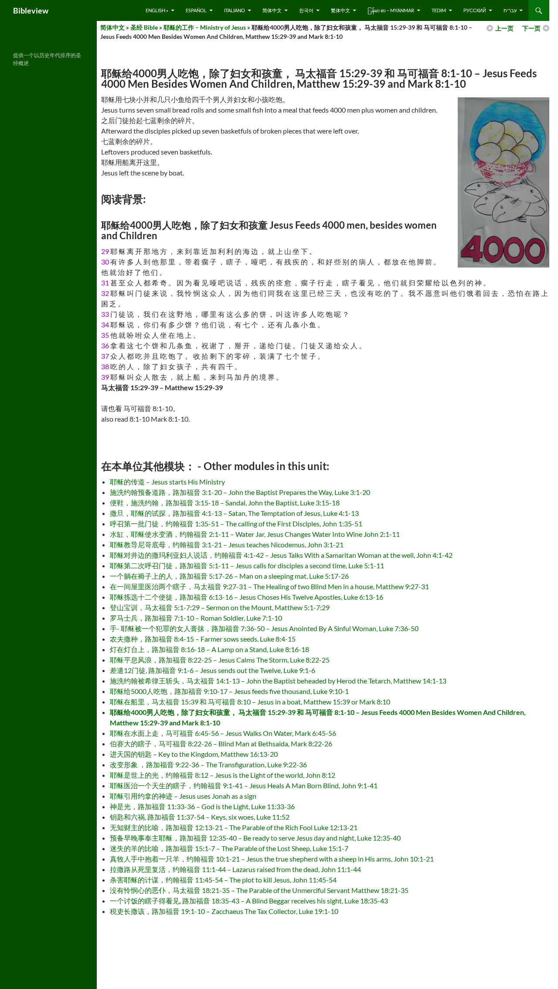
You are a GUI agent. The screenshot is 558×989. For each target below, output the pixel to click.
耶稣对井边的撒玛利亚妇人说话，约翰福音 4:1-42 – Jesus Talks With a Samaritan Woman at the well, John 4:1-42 (281, 555)
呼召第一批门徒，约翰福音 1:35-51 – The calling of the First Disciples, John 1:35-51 (236, 523)
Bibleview (30, 10)
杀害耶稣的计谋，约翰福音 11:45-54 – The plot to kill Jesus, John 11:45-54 (223, 880)
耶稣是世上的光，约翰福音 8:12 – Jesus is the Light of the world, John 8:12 (222, 775)
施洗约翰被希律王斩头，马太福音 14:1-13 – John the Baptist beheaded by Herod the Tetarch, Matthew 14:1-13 (278, 681)
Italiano (234, 10)
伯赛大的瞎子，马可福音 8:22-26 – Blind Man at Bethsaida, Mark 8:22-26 (221, 743)
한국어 (306, 10)
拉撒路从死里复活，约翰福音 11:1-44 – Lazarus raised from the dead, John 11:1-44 (235, 869)
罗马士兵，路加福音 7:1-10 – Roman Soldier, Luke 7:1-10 (196, 618)
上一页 (504, 28)
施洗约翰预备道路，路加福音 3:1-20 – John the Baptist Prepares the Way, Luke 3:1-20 (240, 492)
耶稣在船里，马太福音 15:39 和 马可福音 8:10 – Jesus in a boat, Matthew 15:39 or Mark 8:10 (250, 701)
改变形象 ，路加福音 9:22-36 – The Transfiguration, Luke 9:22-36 (208, 764)
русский (474, 10)
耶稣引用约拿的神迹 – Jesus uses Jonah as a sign (183, 796)
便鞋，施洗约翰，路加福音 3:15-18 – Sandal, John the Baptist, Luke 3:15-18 (225, 502)
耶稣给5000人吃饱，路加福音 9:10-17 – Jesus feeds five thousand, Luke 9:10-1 (229, 691)
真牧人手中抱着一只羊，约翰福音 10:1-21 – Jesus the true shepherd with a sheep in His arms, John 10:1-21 (272, 859)
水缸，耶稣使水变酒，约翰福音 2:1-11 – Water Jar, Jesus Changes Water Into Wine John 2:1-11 (255, 534)
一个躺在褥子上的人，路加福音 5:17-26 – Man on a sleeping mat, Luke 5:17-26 (229, 576)
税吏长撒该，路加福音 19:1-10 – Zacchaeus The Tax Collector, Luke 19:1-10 (224, 911)
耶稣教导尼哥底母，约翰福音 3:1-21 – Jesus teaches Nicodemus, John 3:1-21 (227, 544)
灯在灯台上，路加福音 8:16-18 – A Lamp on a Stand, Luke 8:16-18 (209, 649)
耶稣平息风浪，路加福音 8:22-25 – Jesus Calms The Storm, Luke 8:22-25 (220, 660)
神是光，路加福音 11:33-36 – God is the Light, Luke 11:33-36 (202, 806)
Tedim (439, 10)
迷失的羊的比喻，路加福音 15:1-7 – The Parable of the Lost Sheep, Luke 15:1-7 (229, 848)
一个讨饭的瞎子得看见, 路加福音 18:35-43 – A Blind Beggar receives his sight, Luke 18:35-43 (249, 900)
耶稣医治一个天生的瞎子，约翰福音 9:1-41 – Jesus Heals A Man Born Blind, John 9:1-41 (244, 785)
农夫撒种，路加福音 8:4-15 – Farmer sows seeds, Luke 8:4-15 (203, 639)
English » (157, 10)
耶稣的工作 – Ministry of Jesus (204, 27)
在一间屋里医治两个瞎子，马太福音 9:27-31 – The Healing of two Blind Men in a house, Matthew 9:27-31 (269, 586)
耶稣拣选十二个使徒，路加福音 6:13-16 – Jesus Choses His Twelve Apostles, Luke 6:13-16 (246, 597)
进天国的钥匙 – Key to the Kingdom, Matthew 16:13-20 (194, 754)
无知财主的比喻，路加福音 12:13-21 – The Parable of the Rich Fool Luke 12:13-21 (233, 827)
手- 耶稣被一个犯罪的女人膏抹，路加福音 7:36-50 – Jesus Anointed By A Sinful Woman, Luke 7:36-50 (264, 628)
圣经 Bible (144, 27)
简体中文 (272, 10)
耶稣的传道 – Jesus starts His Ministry (167, 481)
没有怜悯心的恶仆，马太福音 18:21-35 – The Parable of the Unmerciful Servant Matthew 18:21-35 (259, 890)
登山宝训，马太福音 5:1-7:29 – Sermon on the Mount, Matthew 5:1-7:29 (220, 607)
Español (196, 10)
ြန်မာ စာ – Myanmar (390, 10)
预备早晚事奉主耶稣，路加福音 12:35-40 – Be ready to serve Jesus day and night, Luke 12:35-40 (255, 838)
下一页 (531, 28)
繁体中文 (340, 10)
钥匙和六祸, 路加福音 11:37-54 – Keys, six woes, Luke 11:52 (199, 817)
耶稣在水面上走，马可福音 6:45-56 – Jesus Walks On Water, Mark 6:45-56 (223, 733)
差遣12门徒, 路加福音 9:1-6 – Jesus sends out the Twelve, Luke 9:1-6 (212, 670)
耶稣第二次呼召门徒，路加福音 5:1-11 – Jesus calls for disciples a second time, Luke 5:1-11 (247, 565)
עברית (510, 10)
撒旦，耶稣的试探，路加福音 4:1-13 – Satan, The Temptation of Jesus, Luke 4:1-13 (234, 513)
